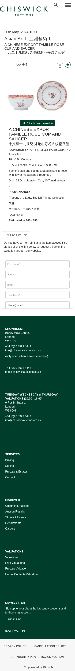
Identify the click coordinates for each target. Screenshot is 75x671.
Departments (13, 523)
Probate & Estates (16, 471)
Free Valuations (15, 562)
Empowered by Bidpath (38, 667)
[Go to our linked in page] (16, 637)
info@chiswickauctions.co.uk (23, 350)
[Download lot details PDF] (60, 65)
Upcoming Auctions (17, 505)
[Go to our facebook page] (8, 637)
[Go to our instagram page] (30, 637)
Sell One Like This (16, 235)
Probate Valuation (16, 568)
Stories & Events (16, 517)
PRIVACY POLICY (15, 646)
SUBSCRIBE (14, 619)
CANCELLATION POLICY (50, 646)
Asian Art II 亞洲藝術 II (28, 38)
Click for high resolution (39, 123)
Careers (10, 528)
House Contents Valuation (21, 574)
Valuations (11, 557)
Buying (9, 460)
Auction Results (15, 511)
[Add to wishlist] (68, 65)
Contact (10, 477)
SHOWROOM (13, 328)
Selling (9, 465)
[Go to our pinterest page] (23, 637)
